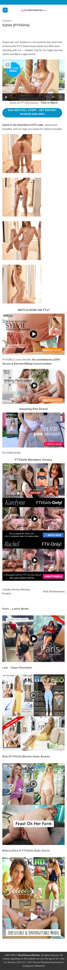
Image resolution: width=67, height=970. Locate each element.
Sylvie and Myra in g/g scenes (18, 54)
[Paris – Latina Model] (33, 638)
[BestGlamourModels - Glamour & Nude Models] (33, 10)
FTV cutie (37, 125)
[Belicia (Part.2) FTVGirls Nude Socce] (33, 898)
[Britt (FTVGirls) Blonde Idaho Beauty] (33, 804)
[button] (5, 10)
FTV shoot (23, 46)
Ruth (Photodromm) (54, 591)
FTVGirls (7, 21)
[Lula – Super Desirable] (33, 712)
